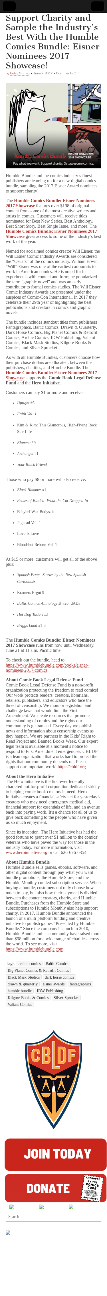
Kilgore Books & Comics (28, 997)
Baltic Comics (57, 963)
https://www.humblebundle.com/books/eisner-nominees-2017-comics (47, 668)
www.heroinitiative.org (26, 852)
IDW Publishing (50, 991)
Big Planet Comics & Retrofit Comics (38, 970)
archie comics (30, 963)
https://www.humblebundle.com (34, 949)
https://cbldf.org (72, 766)
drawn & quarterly (23, 984)
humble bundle (20, 991)
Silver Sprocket (66, 997)
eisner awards (53, 984)
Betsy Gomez (20, 73)
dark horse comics (59, 977)
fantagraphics (80, 984)
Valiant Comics (20, 1004)
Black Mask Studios (24, 977)
